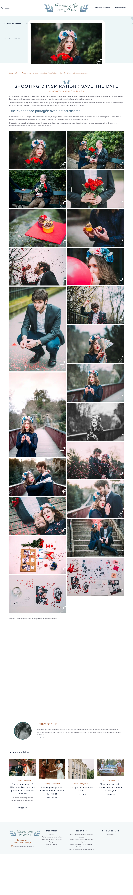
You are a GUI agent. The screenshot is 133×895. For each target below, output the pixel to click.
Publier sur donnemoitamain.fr (52, 837)
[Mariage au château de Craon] (81, 769)
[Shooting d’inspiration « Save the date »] (22, 731)
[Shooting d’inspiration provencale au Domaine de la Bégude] (110, 767)
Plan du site (52, 847)
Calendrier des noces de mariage (81, 844)
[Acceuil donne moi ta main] (66, 7)
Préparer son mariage (30, 73)
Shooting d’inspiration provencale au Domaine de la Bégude (110, 787)
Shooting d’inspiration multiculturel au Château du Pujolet (52, 790)
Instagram (110, 834)
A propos (52, 842)
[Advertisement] (66, 635)
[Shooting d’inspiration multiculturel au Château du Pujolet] (52, 769)
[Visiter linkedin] (37, 738)
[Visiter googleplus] (43, 738)
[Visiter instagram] (40, 738)
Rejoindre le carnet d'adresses (52, 839)
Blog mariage (14, 73)
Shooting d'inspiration (49, 73)
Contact (51, 834)
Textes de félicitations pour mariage (81, 847)
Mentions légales (51, 844)
